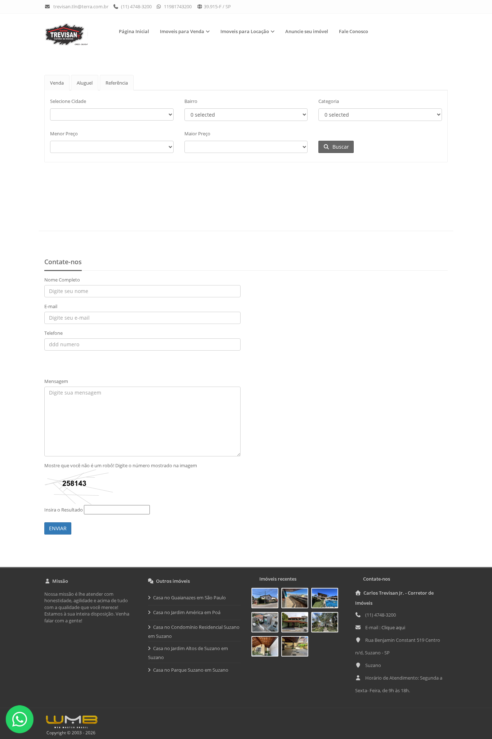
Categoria (328, 101)
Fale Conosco (353, 31)
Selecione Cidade (68, 101)
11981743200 (177, 6)
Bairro (190, 101)
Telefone (53, 333)
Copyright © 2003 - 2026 (69, 733)
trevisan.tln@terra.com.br (80, 6)
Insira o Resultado (63, 509)
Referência (117, 83)
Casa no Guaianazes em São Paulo (189, 597)
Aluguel (85, 83)
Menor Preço (64, 133)
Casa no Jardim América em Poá (186, 612)
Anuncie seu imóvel (306, 31)
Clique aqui (393, 627)
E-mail (50, 306)
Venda (57, 83)
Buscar (339, 146)
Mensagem (56, 381)
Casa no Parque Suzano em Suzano (190, 670)
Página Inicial (134, 31)
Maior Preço (197, 133)
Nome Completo (62, 279)
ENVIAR (58, 528)
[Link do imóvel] (266, 599)
